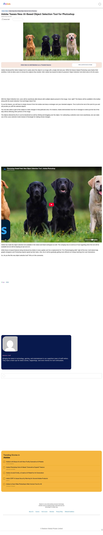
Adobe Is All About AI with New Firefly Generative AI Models (24, 462)
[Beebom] (7, 4)
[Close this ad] (102, 530)
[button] (96, 4)
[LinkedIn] (14, 19)
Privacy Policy (59, 511)
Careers (37, 511)
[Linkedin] (53, 518)
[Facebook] (16, 19)
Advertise (52, 511)
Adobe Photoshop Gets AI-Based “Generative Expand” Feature (25, 467)
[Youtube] (50, 518)
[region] (51, 533)
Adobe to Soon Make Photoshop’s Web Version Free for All (24, 484)
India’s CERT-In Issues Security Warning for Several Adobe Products (27, 478)
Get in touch (44, 511)
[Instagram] (46, 518)
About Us (31, 511)
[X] (19, 19)
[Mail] (56, 518)
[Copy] (21, 19)
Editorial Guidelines (69, 511)
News (7, 11)
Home (3, 11)
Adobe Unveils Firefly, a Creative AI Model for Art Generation (25, 473)
